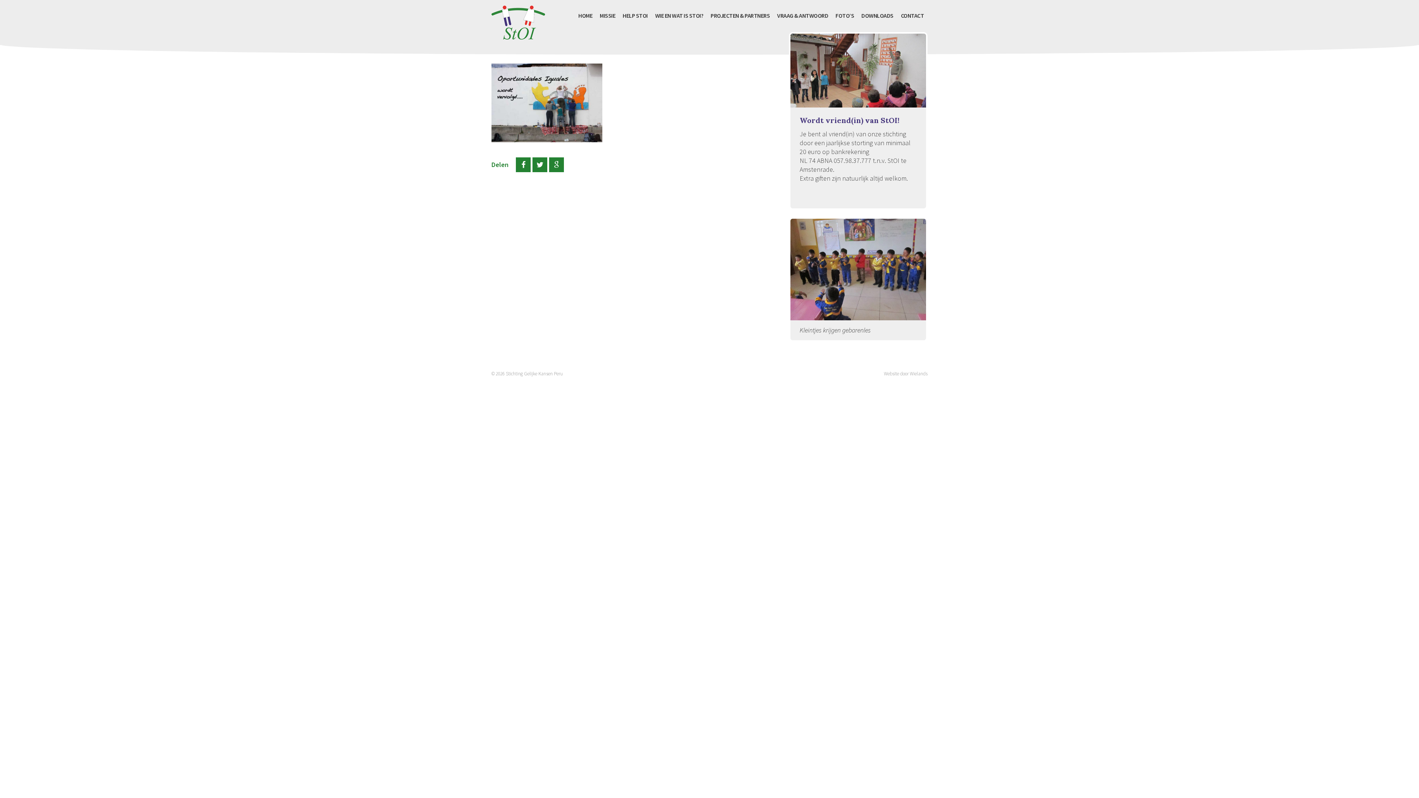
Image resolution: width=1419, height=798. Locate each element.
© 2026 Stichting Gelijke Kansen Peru (527, 374)
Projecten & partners (740, 15)
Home (585, 15)
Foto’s (845, 15)
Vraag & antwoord (802, 15)
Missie (607, 15)
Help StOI (635, 15)
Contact (912, 15)
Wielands (919, 374)
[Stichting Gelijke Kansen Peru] (518, 35)
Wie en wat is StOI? (679, 15)
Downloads (877, 15)
